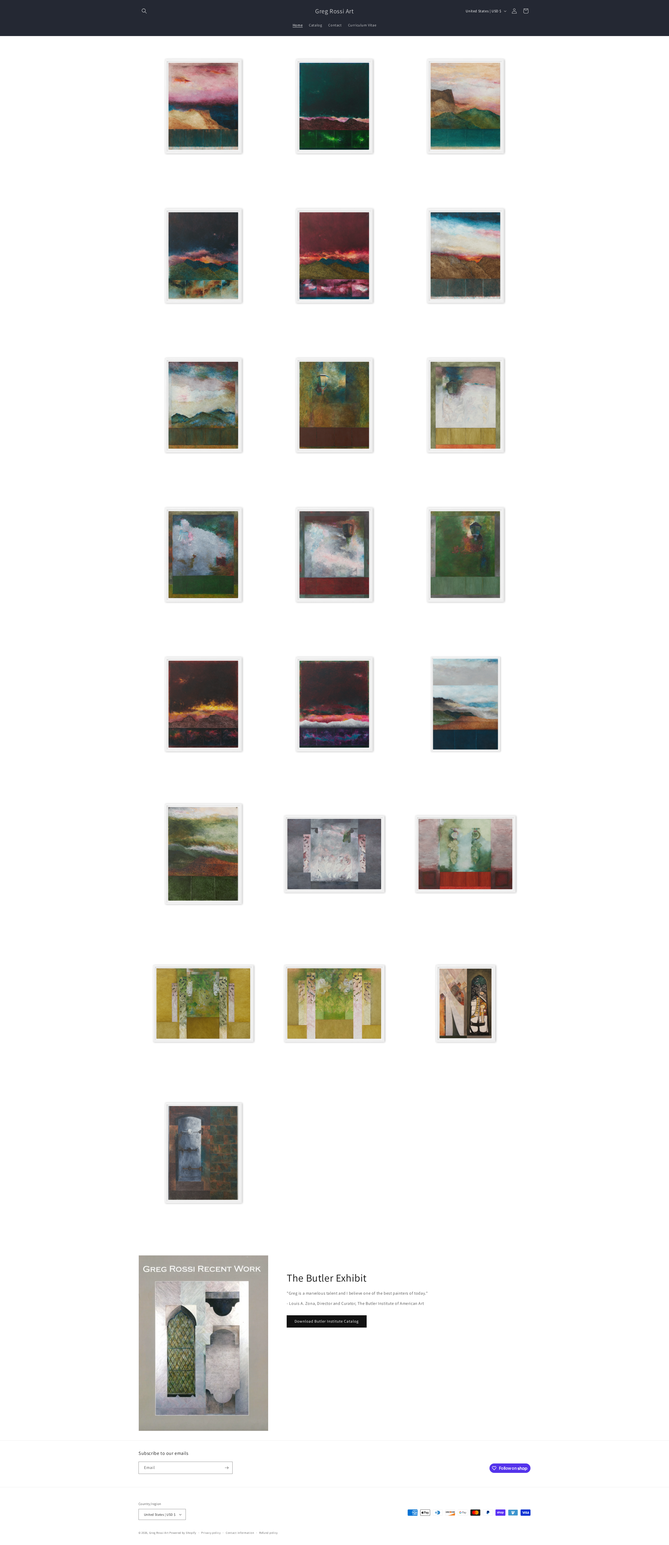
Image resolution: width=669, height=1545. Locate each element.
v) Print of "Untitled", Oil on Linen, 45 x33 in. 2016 (182, 1227)
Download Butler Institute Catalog (327, 1321)
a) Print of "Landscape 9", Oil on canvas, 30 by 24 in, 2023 (188, 180)
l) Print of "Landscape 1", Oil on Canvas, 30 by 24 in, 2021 (449, 629)
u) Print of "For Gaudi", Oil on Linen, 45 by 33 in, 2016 (447, 1077)
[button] (144, 11)
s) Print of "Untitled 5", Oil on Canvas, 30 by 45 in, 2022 (448, 928)
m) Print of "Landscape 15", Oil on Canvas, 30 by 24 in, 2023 (189, 778)
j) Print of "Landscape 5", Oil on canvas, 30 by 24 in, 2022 (187, 629)
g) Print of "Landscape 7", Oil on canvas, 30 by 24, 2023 (186, 479)
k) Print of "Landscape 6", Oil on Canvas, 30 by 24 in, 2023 (319, 629)
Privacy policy (211, 1533)
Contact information (240, 1533)
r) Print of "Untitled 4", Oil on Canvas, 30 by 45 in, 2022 (185, 1077)
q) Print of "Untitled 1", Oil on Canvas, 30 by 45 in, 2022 (317, 928)
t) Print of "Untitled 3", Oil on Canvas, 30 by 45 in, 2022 (316, 1077)
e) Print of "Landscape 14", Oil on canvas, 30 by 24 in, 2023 (320, 330)
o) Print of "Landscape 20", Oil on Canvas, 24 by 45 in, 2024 (451, 778)
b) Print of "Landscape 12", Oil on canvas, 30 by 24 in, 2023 (320, 180)
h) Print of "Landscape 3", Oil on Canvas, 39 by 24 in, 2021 (319, 479)
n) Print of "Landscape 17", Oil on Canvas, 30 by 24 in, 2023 (320, 778)
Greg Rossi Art (159, 1533)
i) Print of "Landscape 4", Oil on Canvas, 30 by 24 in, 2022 (449, 479)
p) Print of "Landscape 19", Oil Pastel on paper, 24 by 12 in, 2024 (193, 928)
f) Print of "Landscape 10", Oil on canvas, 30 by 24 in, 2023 (450, 330)
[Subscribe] (226, 1468)
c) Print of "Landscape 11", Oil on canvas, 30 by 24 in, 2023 (451, 180)
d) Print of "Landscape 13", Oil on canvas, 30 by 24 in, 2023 (189, 330)
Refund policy (268, 1533)
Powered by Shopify (182, 1533)
